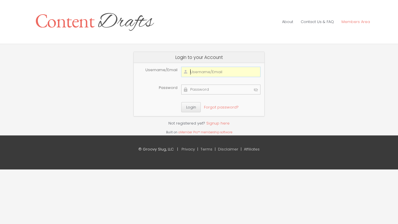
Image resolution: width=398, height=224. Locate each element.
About (287, 21)
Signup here (218, 123)
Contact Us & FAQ (317, 21)
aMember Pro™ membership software (205, 132)
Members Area (355, 21)
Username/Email (161, 70)
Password (168, 87)
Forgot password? (221, 107)
